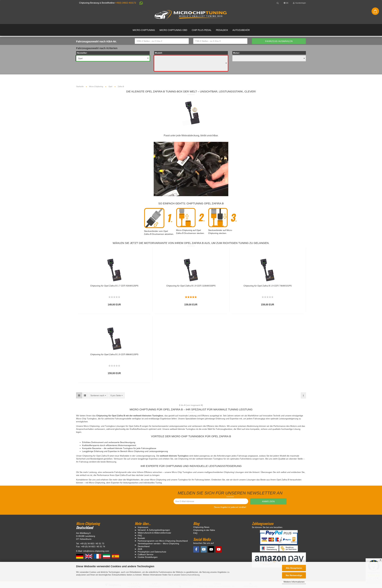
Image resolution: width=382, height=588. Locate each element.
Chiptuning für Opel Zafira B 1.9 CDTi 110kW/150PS (190, 286)
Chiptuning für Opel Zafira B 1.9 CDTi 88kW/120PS (114, 354)
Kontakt (141, 538)
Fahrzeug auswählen (279, 41)
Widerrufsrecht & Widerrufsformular (154, 533)
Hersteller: (82, 53)
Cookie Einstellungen (148, 557)
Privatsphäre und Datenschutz (152, 552)
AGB (140, 549)
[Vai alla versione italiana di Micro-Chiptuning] (107, 556)
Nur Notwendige (294, 575)
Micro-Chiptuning (144, 30)
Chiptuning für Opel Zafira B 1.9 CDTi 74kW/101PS (268, 286)
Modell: (158, 53)
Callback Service (145, 554)
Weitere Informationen (294, 582)
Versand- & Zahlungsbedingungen (154, 530)
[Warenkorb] (375, 11)
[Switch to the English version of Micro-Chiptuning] (89, 556)
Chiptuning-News (201, 527)
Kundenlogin (300, 3)
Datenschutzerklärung (190, 575)
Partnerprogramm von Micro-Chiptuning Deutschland (163, 541)
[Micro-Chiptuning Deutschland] (191, 15)
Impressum (143, 527)
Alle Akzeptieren (294, 568)
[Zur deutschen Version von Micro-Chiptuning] (80, 556)
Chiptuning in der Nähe (204, 530)
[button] (140, 3)
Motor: (236, 53)
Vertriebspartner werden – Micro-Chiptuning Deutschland (158, 544)
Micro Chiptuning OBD (173, 30)
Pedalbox (222, 30)
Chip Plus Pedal (201, 30)
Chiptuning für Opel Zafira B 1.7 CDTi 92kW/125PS (114, 286)
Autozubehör (241, 30)
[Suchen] (277, 3)
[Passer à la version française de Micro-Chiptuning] (98, 556)
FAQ (140, 535)
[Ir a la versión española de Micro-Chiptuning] (115, 556)
